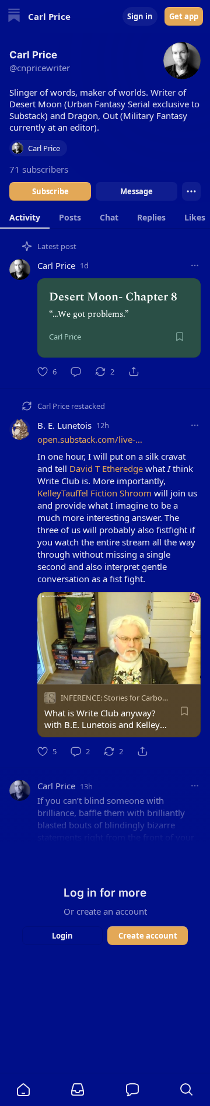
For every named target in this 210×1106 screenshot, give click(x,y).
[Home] (14, 16)
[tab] (25, 217)
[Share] (134, 371)
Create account (147, 935)
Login (62, 935)
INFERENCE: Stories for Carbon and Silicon (133, 697)
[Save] (179, 336)
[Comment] (76, 371)
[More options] (195, 265)
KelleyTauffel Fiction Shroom (94, 493)
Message (136, 191)
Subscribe (50, 191)
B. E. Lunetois (64, 425)
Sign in (140, 16)
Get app (183, 16)
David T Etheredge (106, 468)
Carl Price (56, 265)
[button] (23, 1089)
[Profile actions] (191, 191)
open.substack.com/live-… (89, 439)
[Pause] (50, 671)
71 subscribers (38, 169)
